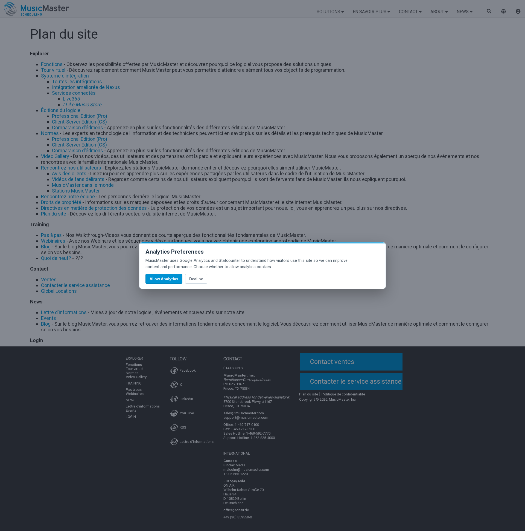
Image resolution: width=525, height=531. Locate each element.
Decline (196, 279)
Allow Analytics (164, 279)
